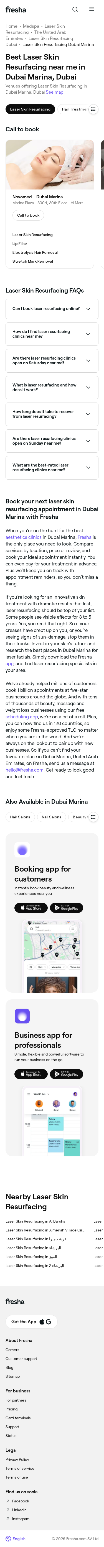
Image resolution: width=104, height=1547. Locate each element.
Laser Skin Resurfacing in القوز (31, 1256)
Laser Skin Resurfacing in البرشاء (33, 1248)
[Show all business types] (93, 817)
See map (55, 92)
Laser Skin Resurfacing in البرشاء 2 (35, 1265)
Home (11, 26)
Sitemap (13, 1376)
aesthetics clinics (24, 537)
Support (12, 1427)
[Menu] (91, 9)
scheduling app (22, 716)
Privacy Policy (17, 1459)
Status (11, 1435)
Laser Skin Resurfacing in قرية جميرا (36, 1239)
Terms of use (17, 1477)
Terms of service (20, 1468)
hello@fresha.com (25, 769)
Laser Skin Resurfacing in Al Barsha (35, 1221)
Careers (12, 1350)
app (9, 663)
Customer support (21, 1358)
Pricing (11, 1409)
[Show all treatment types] (93, 109)
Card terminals (18, 1418)
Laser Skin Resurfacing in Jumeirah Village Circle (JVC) (45, 1230)
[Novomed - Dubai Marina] (50, 204)
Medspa (31, 26)
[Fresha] (16, 9)
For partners (16, 1400)
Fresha (85, 537)
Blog (9, 1367)
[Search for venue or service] (75, 9)
